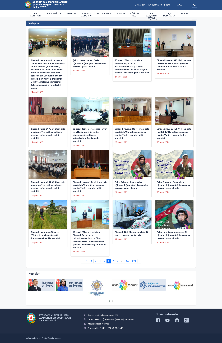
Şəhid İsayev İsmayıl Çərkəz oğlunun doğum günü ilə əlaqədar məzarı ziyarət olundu (89, 63)
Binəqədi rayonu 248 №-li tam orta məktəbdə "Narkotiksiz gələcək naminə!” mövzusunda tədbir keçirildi (132, 133)
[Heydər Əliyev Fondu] (97, 287)
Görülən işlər (134, 14)
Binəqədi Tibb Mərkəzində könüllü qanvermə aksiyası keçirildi (132, 233)
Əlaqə (184, 13)
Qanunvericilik (53, 13)
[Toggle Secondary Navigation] (194, 17)
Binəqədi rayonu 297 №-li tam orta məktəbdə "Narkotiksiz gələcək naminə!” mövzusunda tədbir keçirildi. (48, 187)
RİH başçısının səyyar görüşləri (151, 17)
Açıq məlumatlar (169, 14)
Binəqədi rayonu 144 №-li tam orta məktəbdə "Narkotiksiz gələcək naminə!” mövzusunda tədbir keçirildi (90, 187)
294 (134, 261)
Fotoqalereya (104, 13)
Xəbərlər (71, 13)
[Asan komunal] (180, 285)
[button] (109, 301)
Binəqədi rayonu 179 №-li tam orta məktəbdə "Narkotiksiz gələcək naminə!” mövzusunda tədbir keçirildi (48, 133)
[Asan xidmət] (125, 285)
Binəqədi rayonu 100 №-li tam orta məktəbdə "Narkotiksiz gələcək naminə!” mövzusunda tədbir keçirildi (174, 133)
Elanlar (121, 13)
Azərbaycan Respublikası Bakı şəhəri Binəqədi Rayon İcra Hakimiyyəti (50, 4)
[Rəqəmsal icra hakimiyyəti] (152, 285)
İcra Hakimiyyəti (35, 14)
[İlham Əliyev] (41, 285)
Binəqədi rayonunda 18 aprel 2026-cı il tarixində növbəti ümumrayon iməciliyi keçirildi (45, 235)
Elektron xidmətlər (86, 14)
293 (127, 261)
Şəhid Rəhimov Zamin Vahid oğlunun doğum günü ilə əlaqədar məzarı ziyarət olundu (131, 185)
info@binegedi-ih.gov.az (98, 324)
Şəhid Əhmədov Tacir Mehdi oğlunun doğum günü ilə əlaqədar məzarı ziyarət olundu (173, 185)
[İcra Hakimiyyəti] (28, 4)
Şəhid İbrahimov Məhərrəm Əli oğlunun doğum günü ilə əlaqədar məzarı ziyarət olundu (173, 235)
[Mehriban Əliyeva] (69, 285)
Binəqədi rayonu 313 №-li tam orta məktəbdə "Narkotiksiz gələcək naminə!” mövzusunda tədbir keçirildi (174, 65)
